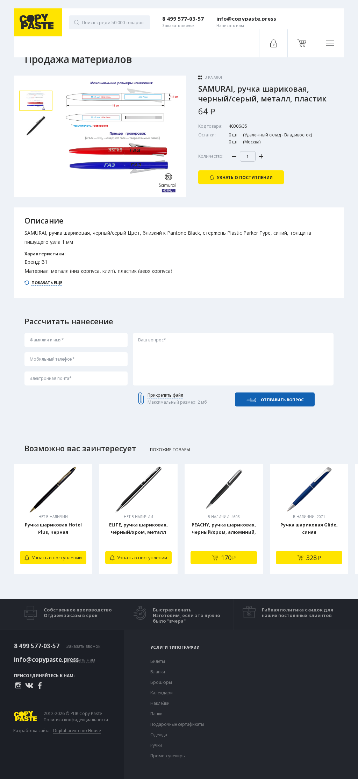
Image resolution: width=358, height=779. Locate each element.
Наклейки (160, 703)
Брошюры (161, 682)
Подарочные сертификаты (177, 724)
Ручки (156, 745)
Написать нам (80, 660)
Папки (156, 714)
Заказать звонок (83, 646)
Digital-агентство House (77, 731)
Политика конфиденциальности (76, 720)
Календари (161, 693)
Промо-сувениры (168, 756)
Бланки (157, 672)
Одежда (158, 735)
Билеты (157, 661)
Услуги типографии (175, 647)
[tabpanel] (53, 519)
